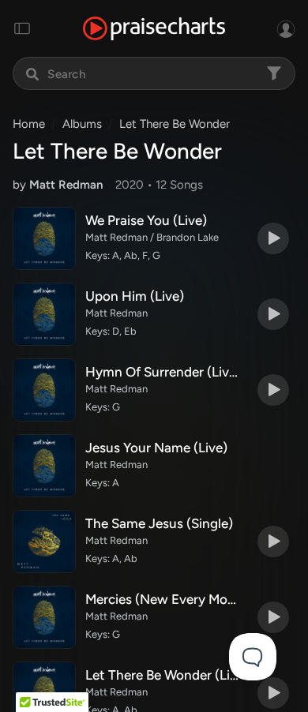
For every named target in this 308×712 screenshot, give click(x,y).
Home (29, 124)
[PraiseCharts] (154, 29)
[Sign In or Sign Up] (285, 28)
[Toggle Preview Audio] (273, 238)
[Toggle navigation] (22, 28)
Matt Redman (66, 185)
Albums (82, 124)
